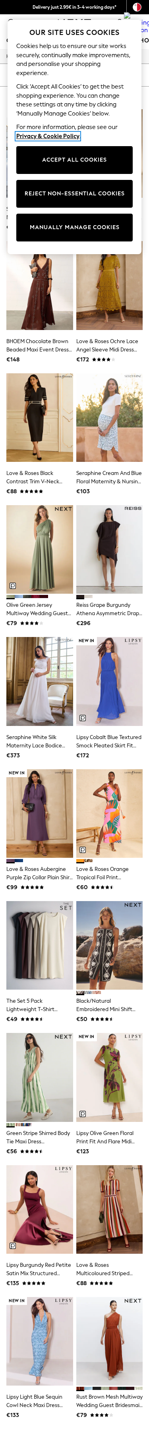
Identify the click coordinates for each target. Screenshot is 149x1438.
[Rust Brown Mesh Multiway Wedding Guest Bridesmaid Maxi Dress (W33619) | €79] (109, 1341)
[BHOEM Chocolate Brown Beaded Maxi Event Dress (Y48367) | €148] (39, 285)
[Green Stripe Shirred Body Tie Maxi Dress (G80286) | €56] (39, 1077)
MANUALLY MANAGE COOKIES (75, 227)
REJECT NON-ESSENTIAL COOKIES (75, 193)
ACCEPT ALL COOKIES (74, 159)
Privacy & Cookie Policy (47, 136)
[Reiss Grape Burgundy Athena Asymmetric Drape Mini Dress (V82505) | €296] (109, 549)
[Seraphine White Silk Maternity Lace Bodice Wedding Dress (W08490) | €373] (39, 681)
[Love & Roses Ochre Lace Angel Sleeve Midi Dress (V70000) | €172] (109, 285)
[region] (75, 137)
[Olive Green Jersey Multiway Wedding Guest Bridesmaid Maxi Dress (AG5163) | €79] (39, 549)
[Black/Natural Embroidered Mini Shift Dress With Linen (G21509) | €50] (109, 945)
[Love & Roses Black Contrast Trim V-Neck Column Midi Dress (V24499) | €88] (39, 417)
